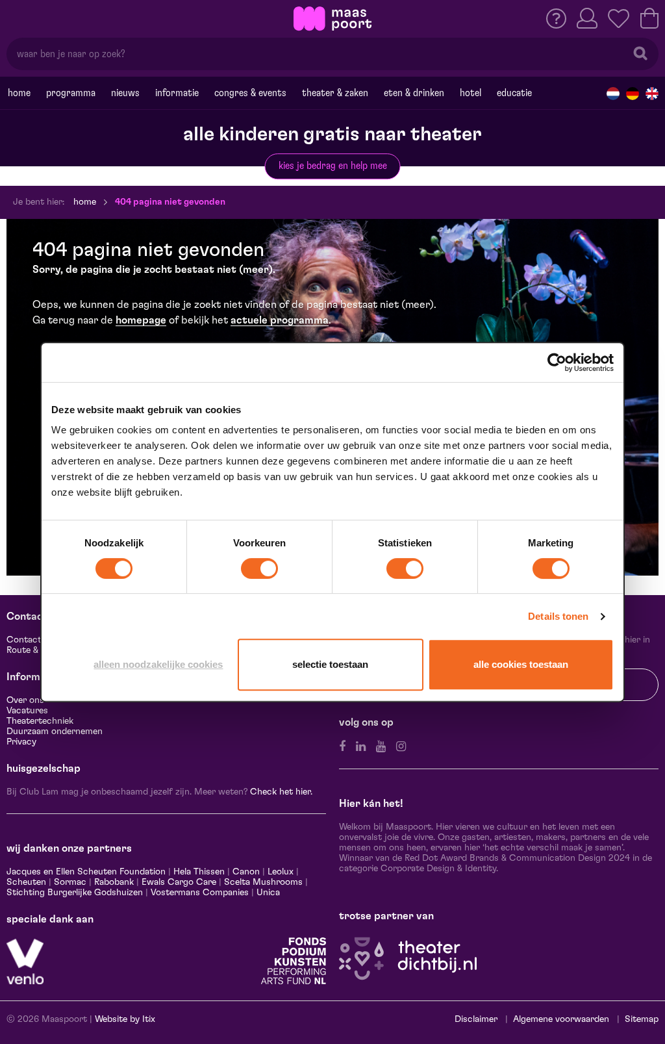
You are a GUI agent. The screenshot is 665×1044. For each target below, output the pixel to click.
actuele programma (280, 320)
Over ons (25, 700)
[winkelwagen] (649, 18)
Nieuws (125, 93)
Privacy (21, 741)
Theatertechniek (39, 721)
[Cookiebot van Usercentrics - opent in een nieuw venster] (557, 362)
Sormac (70, 882)
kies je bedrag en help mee (333, 165)
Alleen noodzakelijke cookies (158, 664)
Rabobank (114, 882)
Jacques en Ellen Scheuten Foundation (86, 871)
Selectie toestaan (330, 664)
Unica (268, 892)
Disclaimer (476, 1019)
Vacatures (27, 710)
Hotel (470, 93)
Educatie (514, 93)
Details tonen (558, 616)
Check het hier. (281, 791)
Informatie (177, 93)
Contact (24, 639)
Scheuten (26, 882)
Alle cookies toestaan (520, 664)
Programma (70, 93)
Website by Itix (125, 1019)
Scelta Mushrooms (262, 882)
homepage (141, 320)
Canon (246, 871)
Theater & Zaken (335, 93)
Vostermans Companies (200, 892)
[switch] (259, 568)
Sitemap (642, 1019)
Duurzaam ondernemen (54, 731)
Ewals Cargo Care (179, 882)
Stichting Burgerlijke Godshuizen (74, 892)
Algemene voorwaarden (561, 1019)
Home (19, 93)
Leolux (281, 871)
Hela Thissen (199, 871)
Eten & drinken (414, 93)
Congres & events (250, 93)
